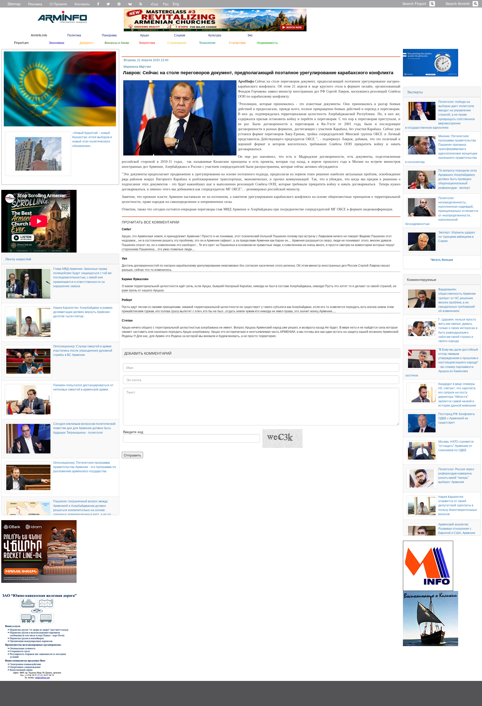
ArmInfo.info (39, 35)
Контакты (82, 3)
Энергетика (147, 42)
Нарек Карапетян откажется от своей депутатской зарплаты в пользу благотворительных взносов (457, 505)
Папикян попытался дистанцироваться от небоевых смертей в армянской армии (83, 387)
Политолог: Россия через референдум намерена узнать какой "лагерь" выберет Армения (456, 475)
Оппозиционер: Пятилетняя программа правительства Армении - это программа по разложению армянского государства (84, 466)
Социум (179, 35)
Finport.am (21, 42)
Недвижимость (267, 42)
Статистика (237, 42)
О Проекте (58, 3)
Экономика (56, 42)
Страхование (177, 42)
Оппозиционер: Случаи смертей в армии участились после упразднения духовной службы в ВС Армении (82, 350)
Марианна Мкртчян (137, 66)
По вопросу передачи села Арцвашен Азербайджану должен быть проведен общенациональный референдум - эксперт (457, 179)
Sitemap (14, 3)
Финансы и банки (116, 42)
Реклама (35, 3)
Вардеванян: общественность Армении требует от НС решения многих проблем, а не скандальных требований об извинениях (457, 300)
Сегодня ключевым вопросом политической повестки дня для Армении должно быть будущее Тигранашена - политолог (84, 427)
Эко (250, 35)
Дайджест (87, 42)
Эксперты (415, 91)
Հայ (154, 3)
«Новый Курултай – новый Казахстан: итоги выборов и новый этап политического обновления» (92, 138)
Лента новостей (18, 258)
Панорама (109, 35)
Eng (176, 3)
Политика (74, 35)
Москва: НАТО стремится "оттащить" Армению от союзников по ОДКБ (456, 445)
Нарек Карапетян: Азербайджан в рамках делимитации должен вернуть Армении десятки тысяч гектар (82, 311)
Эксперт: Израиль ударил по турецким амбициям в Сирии (456, 236)
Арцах (144, 35)
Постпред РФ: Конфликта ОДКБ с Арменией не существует (456, 418)
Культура (214, 35)
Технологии (207, 42)
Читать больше (442, 259)
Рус (166, 3)
